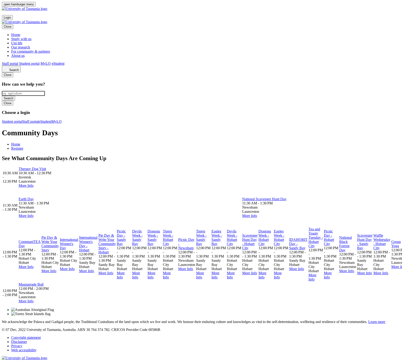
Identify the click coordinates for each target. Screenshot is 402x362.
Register (17, 148)
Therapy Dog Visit (32, 169)
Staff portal (10, 63)
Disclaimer (19, 342)
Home (15, 35)
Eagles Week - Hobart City (279, 237)
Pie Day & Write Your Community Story (50, 244)
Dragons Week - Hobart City (264, 237)
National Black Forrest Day (345, 244)
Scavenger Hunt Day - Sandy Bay (364, 241)
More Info (26, 185)
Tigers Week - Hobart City (168, 237)
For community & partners (30, 51)
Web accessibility (24, 350)
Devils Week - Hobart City (232, 237)
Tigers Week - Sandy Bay (201, 237)
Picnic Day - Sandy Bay (121, 237)
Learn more (376, 322)
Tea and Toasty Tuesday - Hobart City (315, 237)
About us (18, 56)
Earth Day (26, 199)
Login (7, 17)
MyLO (45, 63)
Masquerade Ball (31, 284)
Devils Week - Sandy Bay (137, 237)
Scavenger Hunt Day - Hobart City (250, 241)
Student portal (29, 63)
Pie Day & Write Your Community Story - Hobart (107, 243)
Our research (20, 47)
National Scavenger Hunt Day (264, 199)
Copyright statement (26, 337)
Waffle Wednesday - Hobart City (381, 241)
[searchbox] (23, 93)
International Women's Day (69, 244)
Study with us (21, 39)
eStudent (58, 63)
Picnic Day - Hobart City (329, 237)
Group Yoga (396, 244)
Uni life (16, 43)
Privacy (16, 346)
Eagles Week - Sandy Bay (216, 237)
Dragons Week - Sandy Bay (153, 237)
